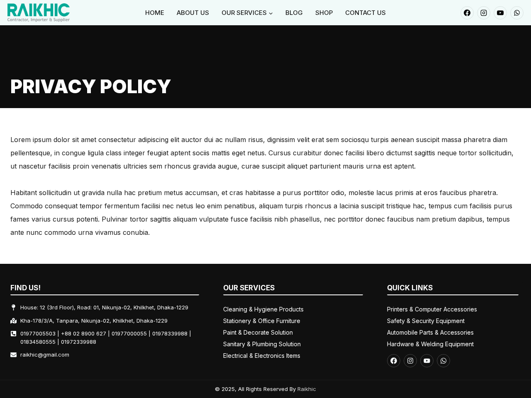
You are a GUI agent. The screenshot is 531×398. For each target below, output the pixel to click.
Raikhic (306, 389)
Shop (324, 13)
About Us (193, 13)
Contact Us (365, 13)
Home (154, 13)
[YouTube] (500, 12)
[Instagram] (483, 12)
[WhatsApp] (517, 12)
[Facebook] (467, 12)
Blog (294, 13)
